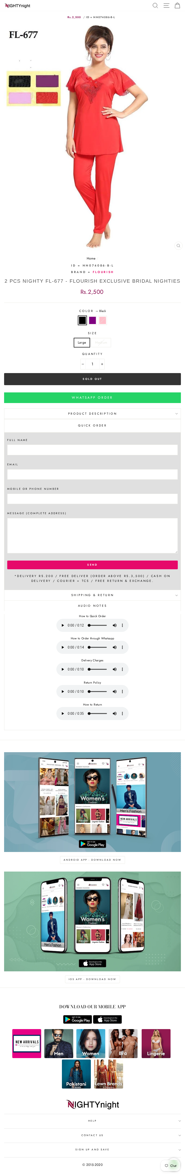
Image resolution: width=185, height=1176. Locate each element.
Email (13, 464)
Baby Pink (103, 320)
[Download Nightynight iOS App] (107, 1022)
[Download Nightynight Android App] (77, 1022)
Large (82, 342)
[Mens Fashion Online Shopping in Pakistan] (58, 1056)
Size (92, 333)
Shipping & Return (92, 595)
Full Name (17, 440)
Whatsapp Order (92, 397)
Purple (92, 320)
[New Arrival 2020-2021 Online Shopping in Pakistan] (26, 1056)
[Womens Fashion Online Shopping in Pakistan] (90, 1056)
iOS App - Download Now (92, 979)
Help (92, 1121)
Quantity (92, 354)
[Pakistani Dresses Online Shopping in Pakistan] (76, 1087)
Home (91, 258)
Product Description (92, 413)
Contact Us (92, 1135)
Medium (101, 342)
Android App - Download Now (92, 860)
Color (92, 311)
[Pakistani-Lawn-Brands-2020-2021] (108, 1087)
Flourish (103, 272)
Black (82, 320)
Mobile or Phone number (33, 489)
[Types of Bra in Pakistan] (123, 1056)
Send (92, 565)
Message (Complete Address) (36, 513)
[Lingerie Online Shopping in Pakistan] (156, 1056)
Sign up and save (92, 1149)
